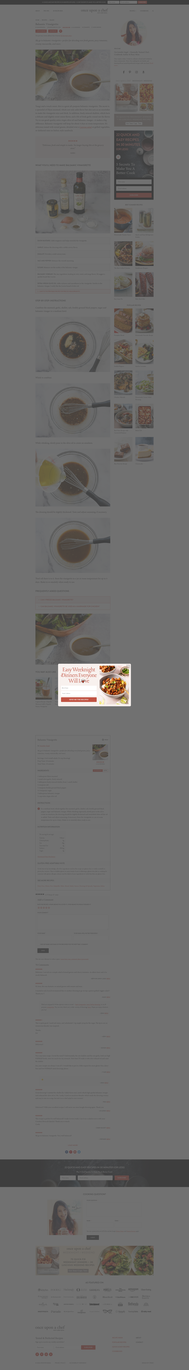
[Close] (128, 666)
